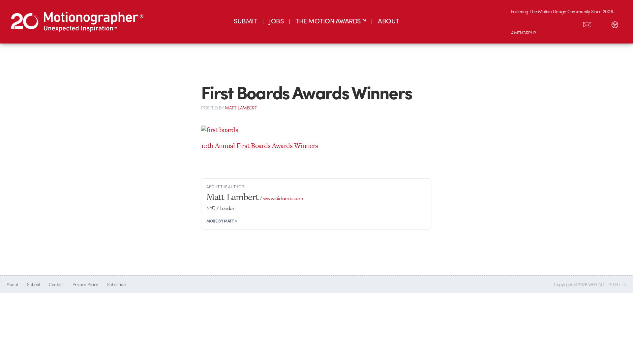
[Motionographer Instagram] (518, 23)
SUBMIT (245, 20)
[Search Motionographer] (601, 23)
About (12, 284)
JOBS (276, 20)
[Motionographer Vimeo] (546, 23)
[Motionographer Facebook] (559, 23)
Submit (33, 284)
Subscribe (116, 284)
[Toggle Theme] (615, 23)
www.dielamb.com (283, 198)
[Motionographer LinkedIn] (532, 23)
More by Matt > (221, 221)
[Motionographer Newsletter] (587, 23)
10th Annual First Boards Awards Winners (259, 145)
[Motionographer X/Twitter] (573, 23)
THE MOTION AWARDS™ (330, 20)
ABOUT (388, 20)
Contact (56, 284)
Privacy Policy (85, 284)
